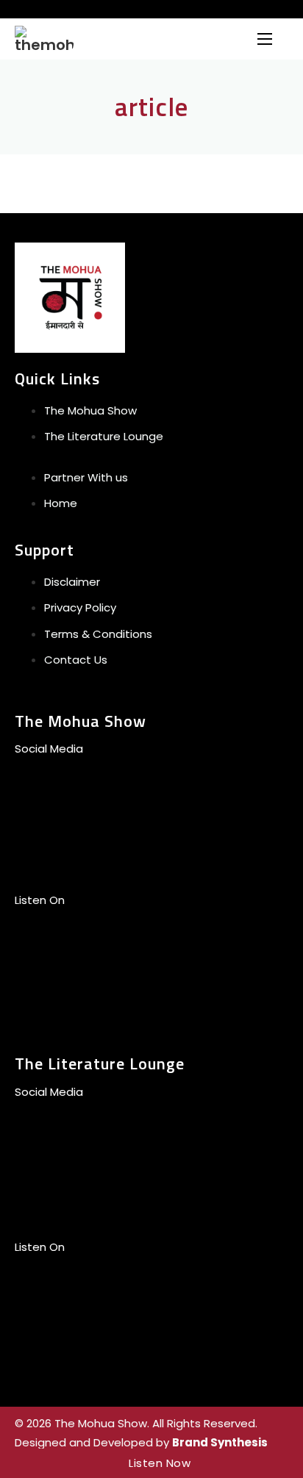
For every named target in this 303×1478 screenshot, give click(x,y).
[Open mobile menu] (264, 39)
